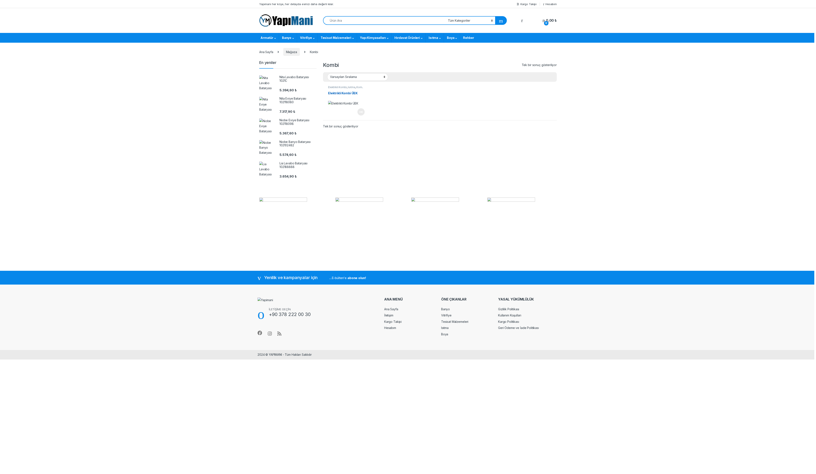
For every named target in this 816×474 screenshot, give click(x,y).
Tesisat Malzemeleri (336, 38)
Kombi (360, 87)
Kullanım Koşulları (509, 315)
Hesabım (551, 4)
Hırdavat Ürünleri (407, 38)
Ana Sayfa (266, 52)
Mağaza (291, 52)
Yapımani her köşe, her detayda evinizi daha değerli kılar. (296, 4)
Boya (450, 38)
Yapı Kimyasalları (373, 38)
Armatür (267, 38)
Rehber (468, 38)
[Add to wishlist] (365, 85)
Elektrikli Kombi (337, 87)
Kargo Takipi (528, 4)
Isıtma (433, 38)
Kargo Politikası (508, 321)
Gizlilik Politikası (508, 309)
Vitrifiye (306, 38)
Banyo (286, 38)
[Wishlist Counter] (532, 20)
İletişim (388, 315)
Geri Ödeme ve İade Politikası (518, 328)
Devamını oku (358, 112)
